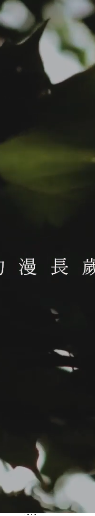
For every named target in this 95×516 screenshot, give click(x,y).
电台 (28, 514)
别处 (35, 514)
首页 (24, 514)
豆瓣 (31, 514)
